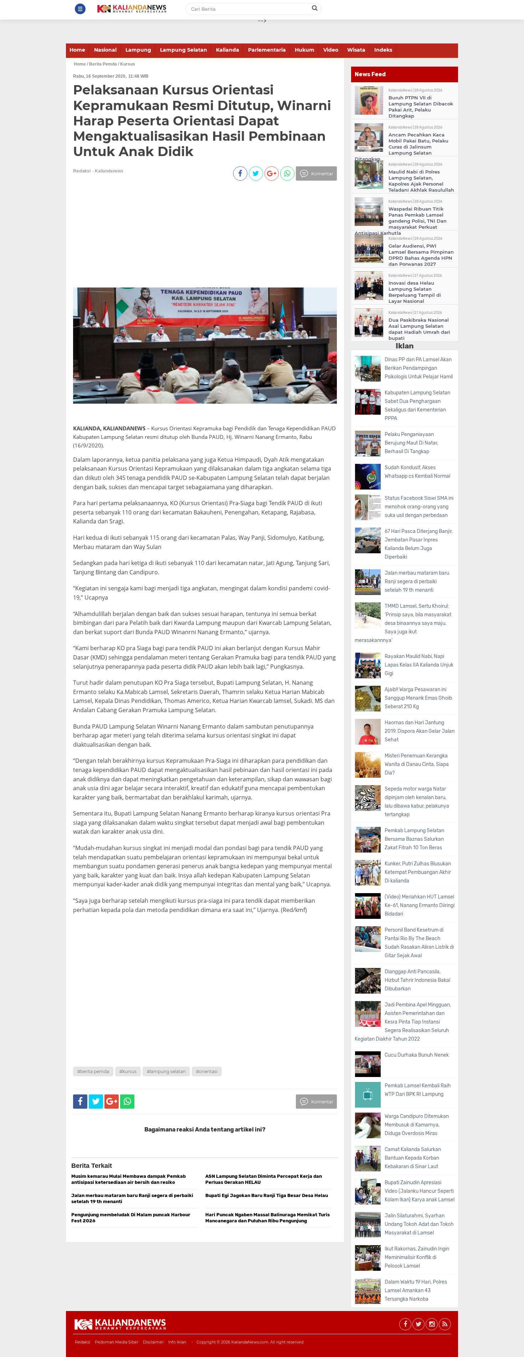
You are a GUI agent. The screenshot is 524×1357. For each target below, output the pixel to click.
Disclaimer (153, 1342)
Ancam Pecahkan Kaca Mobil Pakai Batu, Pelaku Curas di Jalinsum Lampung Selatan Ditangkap (401, 147)
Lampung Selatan (183, 50)
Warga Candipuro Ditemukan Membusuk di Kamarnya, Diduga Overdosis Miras (417, 1124)
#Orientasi (206, 1071)
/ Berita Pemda (102, 64)
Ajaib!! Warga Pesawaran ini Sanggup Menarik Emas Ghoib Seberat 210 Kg (418, 698)
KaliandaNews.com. (250, 1342)
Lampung (138, 50)
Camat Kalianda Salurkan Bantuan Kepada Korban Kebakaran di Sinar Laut (413, 1158)
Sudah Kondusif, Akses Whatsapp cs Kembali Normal (417, 472)
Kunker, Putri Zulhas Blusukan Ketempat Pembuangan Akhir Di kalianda (418, 872)
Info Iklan (177, 1342)
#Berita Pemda (93, 1071)
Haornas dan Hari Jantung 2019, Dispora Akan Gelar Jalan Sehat (419, 731)
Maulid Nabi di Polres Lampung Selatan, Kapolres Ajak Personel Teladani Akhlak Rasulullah (421, 181)
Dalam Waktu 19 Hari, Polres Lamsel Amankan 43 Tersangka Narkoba (416, 1290)
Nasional (105, 50)
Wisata (356, 50)
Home (77, 50)
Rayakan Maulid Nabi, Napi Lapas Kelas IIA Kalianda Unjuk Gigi (419, 665)
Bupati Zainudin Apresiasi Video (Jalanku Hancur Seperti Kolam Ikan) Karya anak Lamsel (419, 1191)
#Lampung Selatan (166, 1071)
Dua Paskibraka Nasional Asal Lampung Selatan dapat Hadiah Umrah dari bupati (419, 329)
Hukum (304, 50)
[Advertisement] (191, 238)
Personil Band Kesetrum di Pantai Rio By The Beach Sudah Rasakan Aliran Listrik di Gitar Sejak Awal (419, 943)
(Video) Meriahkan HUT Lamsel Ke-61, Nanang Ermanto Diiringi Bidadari (419, 905)
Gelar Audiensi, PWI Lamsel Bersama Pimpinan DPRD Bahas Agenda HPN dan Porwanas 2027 (421, 255)
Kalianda (227, 50)
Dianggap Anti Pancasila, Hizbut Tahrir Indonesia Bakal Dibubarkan (417, 980)
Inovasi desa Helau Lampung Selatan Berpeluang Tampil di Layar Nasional (415, 292)
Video (330, 50)
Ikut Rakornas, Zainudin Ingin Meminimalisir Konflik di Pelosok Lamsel (417, 1257)
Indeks (383, 50)
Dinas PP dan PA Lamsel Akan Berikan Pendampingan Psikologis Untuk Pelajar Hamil (419, 368)
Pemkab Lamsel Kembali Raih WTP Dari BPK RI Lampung (418, 1090)
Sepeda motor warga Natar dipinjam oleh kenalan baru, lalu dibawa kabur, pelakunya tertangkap (417, 802)
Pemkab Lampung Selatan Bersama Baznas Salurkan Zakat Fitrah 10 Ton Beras (414, 839)
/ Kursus (126, 64)
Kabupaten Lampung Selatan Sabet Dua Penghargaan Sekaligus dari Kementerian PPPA (417, 405)
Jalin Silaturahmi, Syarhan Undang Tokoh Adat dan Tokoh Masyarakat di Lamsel (419, 1224)
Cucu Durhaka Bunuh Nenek (417, 1055)
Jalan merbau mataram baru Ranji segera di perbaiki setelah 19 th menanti (417, 581)
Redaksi (82, 1342)
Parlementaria (267, 50)
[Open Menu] (80, 9)
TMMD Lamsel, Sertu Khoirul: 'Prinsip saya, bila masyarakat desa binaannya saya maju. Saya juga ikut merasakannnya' (403, 623)
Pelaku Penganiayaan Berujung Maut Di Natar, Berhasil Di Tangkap (411, 443)
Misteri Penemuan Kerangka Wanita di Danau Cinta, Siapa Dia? (417, 764)
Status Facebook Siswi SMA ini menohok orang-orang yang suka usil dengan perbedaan (419, 506)
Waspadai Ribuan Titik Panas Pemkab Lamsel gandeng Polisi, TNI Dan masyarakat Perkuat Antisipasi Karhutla (401, 221)
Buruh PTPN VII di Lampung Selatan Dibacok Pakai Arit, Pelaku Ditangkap (421, 107)
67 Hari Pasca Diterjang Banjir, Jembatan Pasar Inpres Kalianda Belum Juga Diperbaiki (419, 544)
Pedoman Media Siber (116, 1342)
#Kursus (128, 1071)
